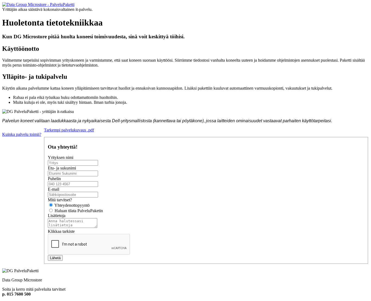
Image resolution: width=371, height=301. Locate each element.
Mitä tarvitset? (60, 199)
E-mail (53, 189)
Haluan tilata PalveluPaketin (78, 210)
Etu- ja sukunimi (62, 168)
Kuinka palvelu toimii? (21, 134)
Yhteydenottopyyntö (72, 205)
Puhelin (54, 178)
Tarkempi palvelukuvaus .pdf (69, 130)
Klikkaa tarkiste (61, 231)
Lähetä (55, 258)
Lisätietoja (56, 215)
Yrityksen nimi (60, 157)
